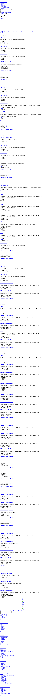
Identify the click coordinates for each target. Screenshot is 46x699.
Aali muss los (3, 37)
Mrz (15, 33)
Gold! (1, 194)
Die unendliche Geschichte (6, 222)
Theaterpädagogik (3, 637)
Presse (17, 610)
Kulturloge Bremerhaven (5, 687)
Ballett (1, 4)
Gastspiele (44, 31)
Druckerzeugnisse (3, 680)
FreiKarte (2, 686)
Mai (18, 33)
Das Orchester (3, 648)
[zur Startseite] (5, 12)
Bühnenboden (3, 690)
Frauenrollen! (3, 661)
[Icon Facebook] (23, 602)
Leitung (1, 665)
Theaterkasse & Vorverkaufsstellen (7, 675)
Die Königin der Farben (6, 61)
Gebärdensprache (3, 2)
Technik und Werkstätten (5, 666)
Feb (13, 33)
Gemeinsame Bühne (4, 623)
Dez (10, 33)
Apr (17, 33)
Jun (20, 33)
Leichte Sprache (3, 1)
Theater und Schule (4, 636)
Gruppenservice (3, 682)
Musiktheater (2, 3)
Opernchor (2, 620)
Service (1, 674)
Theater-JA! (2, 639)
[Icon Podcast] (23, 606)
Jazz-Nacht (2, 657)
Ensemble (2, 619)
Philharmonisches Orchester (5, 7)
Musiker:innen (3, 650)
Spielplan (2, 616)
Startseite (2, 13)
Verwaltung (2, 667)
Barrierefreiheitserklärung (8, 610)
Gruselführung (4, 103)
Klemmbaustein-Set (4, 689)
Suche (1, 691)
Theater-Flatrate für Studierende (6, 684)
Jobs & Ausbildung (4, 673)
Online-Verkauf (3, 676)
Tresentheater (3, 658)
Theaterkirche (3, 659)
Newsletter (2, 681)
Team (1, 622)
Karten (5, 42)
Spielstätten (2, 670)
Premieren (4, 31)
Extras (1, 640)
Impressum (25, 610)
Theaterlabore (3, 638)
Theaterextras (38, 31)
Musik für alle (3, 646)
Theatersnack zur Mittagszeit (5, 656)
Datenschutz (20, 610)
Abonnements (3, 679)
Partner (14, 610)
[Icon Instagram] (23, 599)
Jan (12, 33)
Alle (1, 31)
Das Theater (2, 664)
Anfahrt (1, 688)
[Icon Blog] (23, 609)
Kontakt (2, 8)
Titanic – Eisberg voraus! (6, 120)
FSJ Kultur (2, 668)
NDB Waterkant (22, 31)
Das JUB (2, 641)
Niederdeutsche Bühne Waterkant (6, 651)
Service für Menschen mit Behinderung (7, 683)
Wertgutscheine (3, 678)
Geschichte (2, 669)
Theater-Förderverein (4, 671)
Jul (21, 33)
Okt (6, 33)
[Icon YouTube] (23, 604)
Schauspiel (2, 5)
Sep (5, 33)
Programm (2, 618)
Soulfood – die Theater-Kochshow (7, 655)
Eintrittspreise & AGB (4, 677)
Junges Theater (3, 6)
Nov (8, 33)
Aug (3, 33)
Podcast (1, 662)
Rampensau (2, 654)
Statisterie (2, 632)
